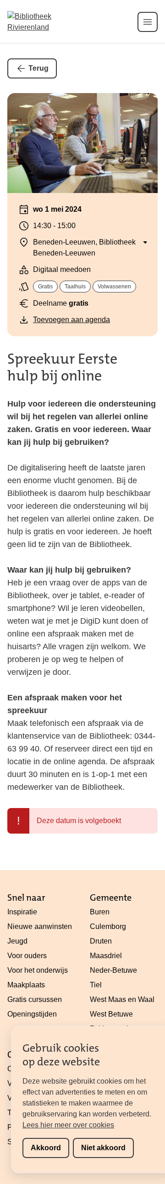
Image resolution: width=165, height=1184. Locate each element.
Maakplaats (26, 985)
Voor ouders (27, 956)
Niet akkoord (103, 1148)
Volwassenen (114, 286)
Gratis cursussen (34, 999)
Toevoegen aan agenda (71, 319)
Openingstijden (32, 1014)
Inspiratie (22, 912)
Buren (100, 912)
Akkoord (46, 1148)
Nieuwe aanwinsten (39, 926)
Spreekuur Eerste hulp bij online (62, 367)
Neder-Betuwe (113, 970)
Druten (101, 941)
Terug (38, 68)
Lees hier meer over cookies (68, 1125)
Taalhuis (75, 286)
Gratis (45, 286)
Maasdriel (106, 956)
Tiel (96, 985)
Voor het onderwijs (37, 970)
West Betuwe (111, 1014)
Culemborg (108, 926)
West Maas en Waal (122, 999)
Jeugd (17, 941)
